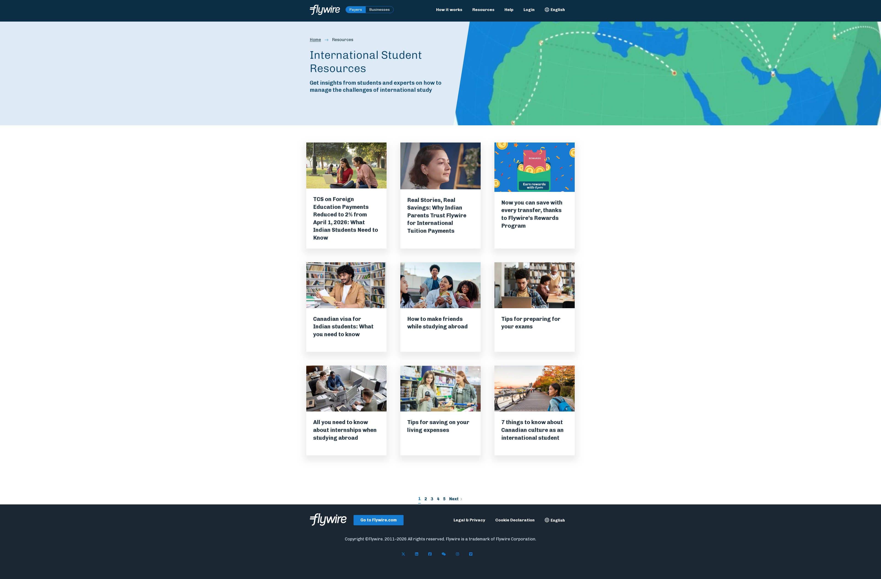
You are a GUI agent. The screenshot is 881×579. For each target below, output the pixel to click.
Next (454, 498)
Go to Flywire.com (378, 520)
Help (509, 9)
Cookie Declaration (515, 519)
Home (315, 39)
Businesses (379, 9)
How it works (449, 9)
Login (529, 9)
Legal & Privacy (469, 519)
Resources (483, 9)
